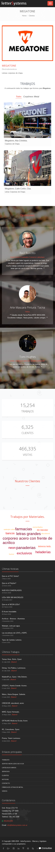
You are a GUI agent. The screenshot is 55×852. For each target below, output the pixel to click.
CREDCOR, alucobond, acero (13, 703)
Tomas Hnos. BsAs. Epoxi (12, 659)
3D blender (42, 530)
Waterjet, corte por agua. (11, 626)
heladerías (43, 552)
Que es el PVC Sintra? (10, 576)
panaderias (26, 548)
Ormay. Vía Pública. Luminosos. (14, 668)
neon (12, 548)
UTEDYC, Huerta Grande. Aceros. (14, 686)
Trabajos (27, 411)
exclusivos (24, 553)
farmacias (23, 529)
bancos (10, 533)
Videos (4, 791)
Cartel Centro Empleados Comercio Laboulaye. (27, 257)
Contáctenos (8, 800)
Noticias (5, 779)
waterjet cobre (9, 529)
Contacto (6, 783)
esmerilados (38, 527)
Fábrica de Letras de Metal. (12, 787)
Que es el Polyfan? (9, 583)
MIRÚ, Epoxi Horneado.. (11, 712)
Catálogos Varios (9, 767)
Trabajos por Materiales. (27, 517)
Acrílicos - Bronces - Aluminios (13, 619)
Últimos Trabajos (10, 651)
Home (24, 16)
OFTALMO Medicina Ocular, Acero (15, 721)
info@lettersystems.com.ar (17, 825)
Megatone (9, 65)
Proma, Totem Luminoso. (11, 738)
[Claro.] (28, 497)
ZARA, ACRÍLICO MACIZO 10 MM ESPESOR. (27, 361)
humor (11, 554)
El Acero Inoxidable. (9, 612)
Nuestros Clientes (27, 481)
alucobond (45, 533)
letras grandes (28, 534)
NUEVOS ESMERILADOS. (12, 590)
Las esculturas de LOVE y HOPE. (14, 633)
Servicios (5, 771)
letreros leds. (44, 546)
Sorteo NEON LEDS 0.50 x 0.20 (13, 763)
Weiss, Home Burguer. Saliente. (14, 694)
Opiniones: (27, 215)
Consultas (46, 848)
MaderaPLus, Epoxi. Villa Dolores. (14, 677)
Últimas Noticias (10, 568)
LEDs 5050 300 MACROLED (12, 597)
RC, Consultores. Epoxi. (11, 729)
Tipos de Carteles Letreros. (12, 640)
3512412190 (8, 821)
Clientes (32, 16)
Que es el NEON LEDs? (11, 604)
